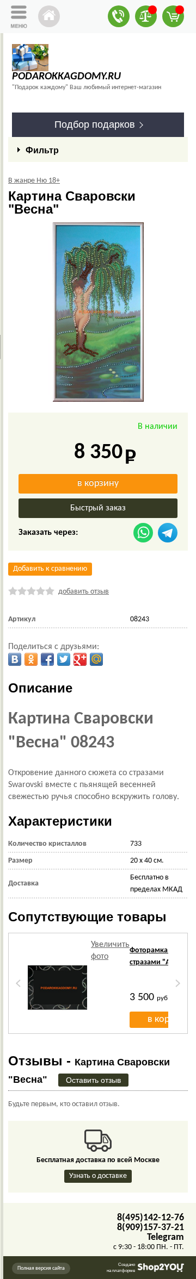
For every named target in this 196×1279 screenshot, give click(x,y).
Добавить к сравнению (50, 569)
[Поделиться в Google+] (80, 659)
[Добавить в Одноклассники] (31, 659)
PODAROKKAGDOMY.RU (66, 76)
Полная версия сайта (41, 1268)
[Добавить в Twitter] (63, 659)
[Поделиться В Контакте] (14, 659)
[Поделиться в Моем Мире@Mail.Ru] (96, 659)
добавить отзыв (83, 592)
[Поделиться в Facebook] (47, 659)
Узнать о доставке (98, 1176)
